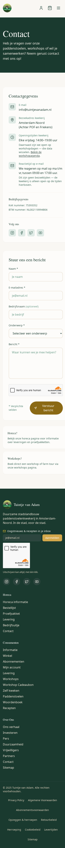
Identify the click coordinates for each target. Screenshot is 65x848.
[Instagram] (12, 232)
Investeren (10, 733)
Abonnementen (13, 662)
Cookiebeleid (32, 829)
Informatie (10, 650)
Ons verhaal (11, 727)
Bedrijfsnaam (23, 306)
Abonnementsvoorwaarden (32, 810)
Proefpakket (11, 614)
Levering (9, 619)
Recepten (9, 708)
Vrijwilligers (11, 750)
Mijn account (12, 667)
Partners (9, 756)
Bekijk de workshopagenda (30, 153)
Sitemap (8, 768)
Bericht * (14, 344)
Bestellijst (9, 608)
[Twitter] (31, 232)
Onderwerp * (17, 325)
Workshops (11, 679)
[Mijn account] (41, 8)
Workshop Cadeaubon (18, 685)
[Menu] (58, 8)
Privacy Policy (16, 800)
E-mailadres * (17, 287)
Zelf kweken (11, 691)
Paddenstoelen (13, 696)
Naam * (13, 268)
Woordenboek (13, 702)
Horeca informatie (15, 602)
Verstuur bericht (48, 408)
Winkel (7, 656)
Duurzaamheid (13, 744)
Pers (6, 739)
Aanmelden (52, 537)
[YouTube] (40, 232)
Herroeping (14, 829)
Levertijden (51, 829)
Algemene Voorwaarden (42, 800)
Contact (8, 631)
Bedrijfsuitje (11, 625)
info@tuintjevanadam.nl (35, 110)
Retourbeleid (49, 819)
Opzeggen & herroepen (22, 819)
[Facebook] (21, 232)
